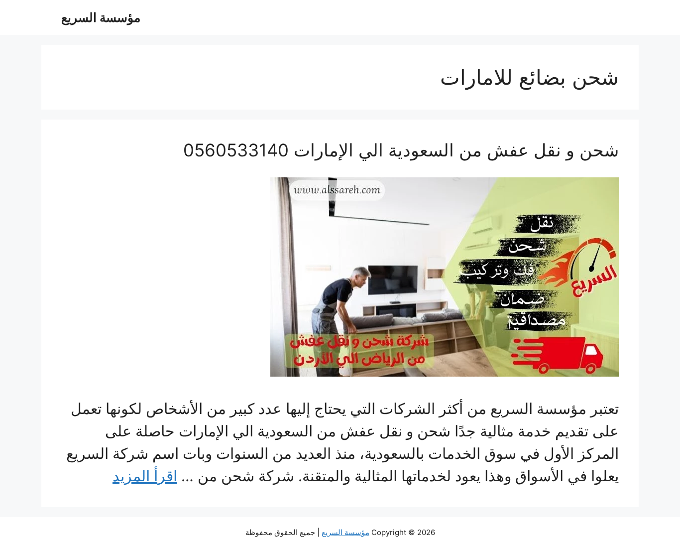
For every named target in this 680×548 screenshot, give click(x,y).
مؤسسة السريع (100, 17)
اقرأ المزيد (145, 476)
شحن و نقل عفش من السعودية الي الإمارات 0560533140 (401, 149)
